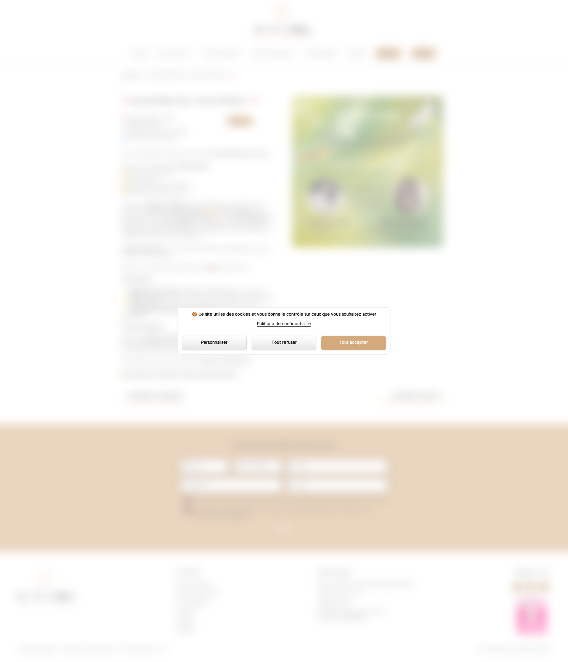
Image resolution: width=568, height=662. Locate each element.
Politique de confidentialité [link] (284, 324)
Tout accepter (353, 342)
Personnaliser (214, 342)
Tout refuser (284, 342)
